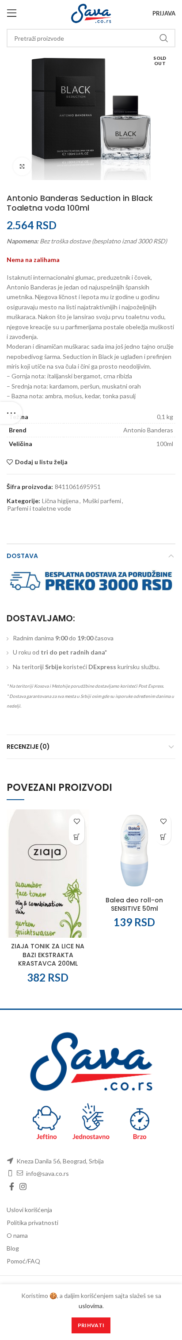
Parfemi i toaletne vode (39, 508)
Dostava (22, 555)
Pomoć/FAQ (23, 1261)
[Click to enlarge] (22, 166)
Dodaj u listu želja (41, 462)
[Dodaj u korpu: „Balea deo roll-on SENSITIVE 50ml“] (163, 837)
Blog (13, 1248)
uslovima (90, 1305)
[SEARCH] (163, 38)
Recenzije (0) (28, 746)
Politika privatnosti (32, 1222)
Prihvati (91, 1325)
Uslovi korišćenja (29, 1209)
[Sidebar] (11, 413)
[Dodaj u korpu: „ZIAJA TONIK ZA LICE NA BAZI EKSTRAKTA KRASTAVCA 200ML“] (76, 837)
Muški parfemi (102, 500)
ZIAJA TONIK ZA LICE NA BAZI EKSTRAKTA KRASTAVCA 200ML (47, 955)
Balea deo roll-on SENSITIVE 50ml (134, 904)
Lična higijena (60, 500)
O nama (17, 1235)
